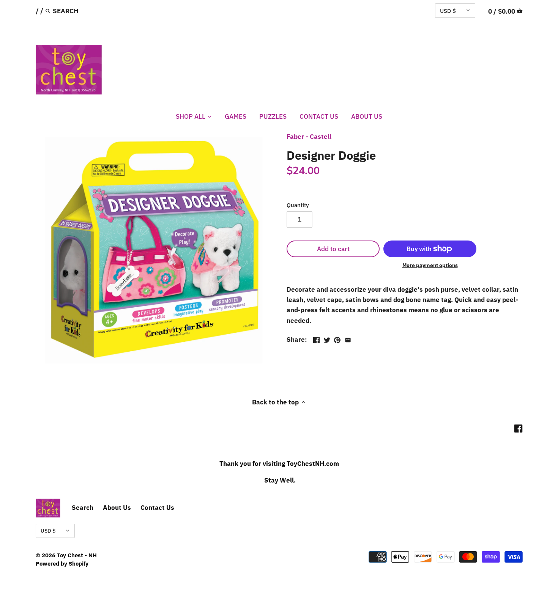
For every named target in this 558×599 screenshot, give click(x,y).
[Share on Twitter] (327, 339)
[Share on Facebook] (316, 339)
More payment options (430, 265)
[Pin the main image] (337, 339)
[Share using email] (348, 339)
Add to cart (333, 249)
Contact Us (157, 507)
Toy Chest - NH (77, 555)
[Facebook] (518, 428)
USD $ (448, 10)
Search (82, 507)
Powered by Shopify (62, 563)
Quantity (298, 204)
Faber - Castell (309, 136)
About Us (117, 507)
